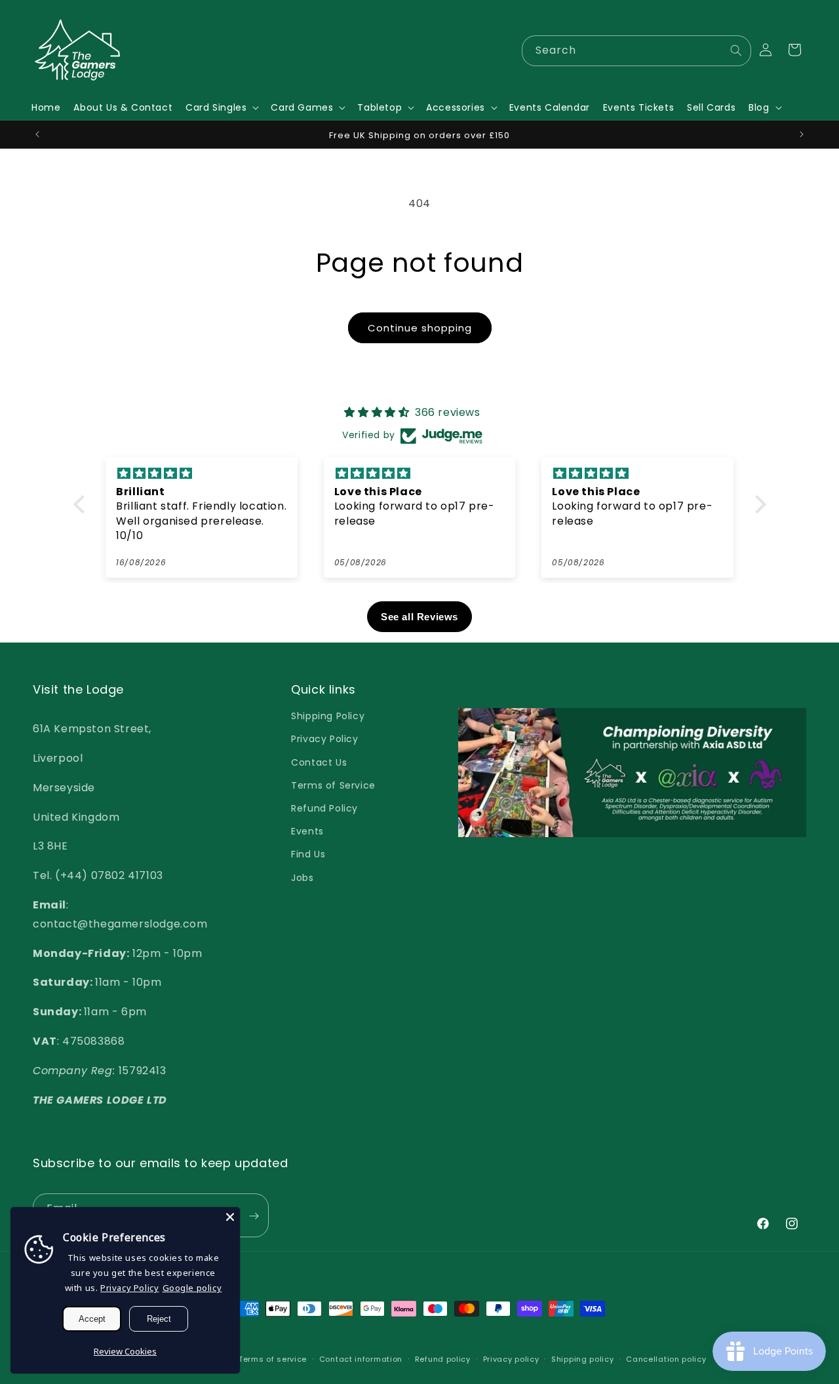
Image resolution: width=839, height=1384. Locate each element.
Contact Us (319, 762)
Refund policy (443, 1359)
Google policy (192, 1288)
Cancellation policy (666, 1359)
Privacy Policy (324, 738)
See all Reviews (419, 616)
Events (307, 831)
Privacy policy (511, 1359)
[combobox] (636, 50)
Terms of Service (333, 785)
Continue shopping (420, 328)
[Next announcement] (801, 134)
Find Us (308, 854)
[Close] (230, 1217)
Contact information (360, 1359)
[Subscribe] (253, 1216)
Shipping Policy (327, 715)
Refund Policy (324, 808)
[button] (221, 107)
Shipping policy (582, 1359)
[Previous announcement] (37, 134)
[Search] (736, 50)
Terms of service (273, 1359)
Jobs (302, 877)
